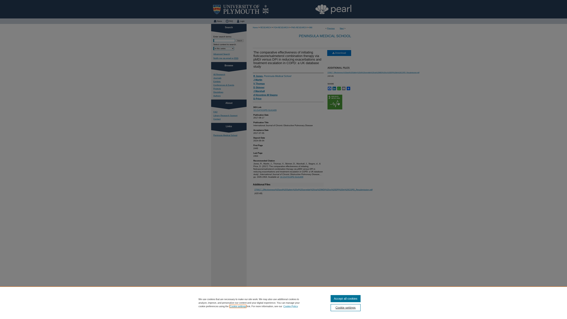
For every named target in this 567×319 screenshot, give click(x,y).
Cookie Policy (290, 306)
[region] (283, 303)
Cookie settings (238, 306)
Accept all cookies (345, 298)
